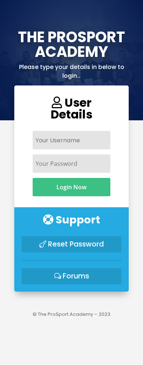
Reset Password (76, 244)
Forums (76, 276)
